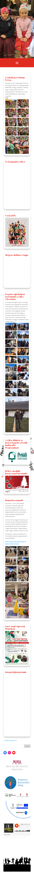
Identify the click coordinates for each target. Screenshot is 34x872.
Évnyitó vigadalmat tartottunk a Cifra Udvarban (15, 297)
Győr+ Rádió (6, 837)
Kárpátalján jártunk (15, 672)
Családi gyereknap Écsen (15, 78)
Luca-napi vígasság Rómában (15, 627)
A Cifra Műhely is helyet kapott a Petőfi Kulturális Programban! (16, 444)
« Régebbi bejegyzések (10, 740)
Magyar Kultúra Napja (16, 255)
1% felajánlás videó (15, 161)
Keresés (27, 746)
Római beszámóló (14, 500)
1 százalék (10, 215)
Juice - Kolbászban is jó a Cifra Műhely (18, 837)
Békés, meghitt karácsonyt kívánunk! (16, 472)
